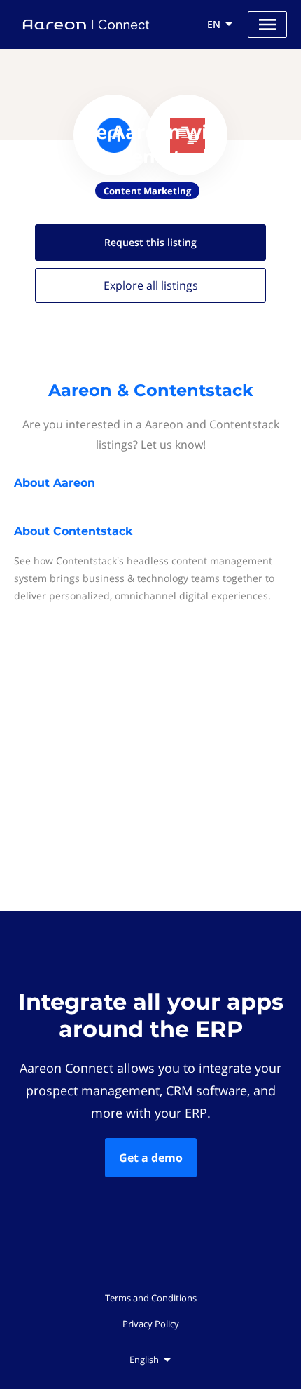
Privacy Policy (150, 1323)
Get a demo (151, 1157)
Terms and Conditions (151, 1298)
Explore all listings (151, 285)
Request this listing (150, 242)
